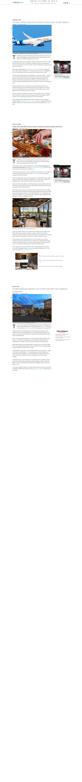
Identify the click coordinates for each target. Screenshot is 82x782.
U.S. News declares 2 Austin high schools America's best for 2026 (63, 340)
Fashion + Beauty (43, 3)
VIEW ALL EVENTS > (66, 77)
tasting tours (36, 173)
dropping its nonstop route (33, 69)
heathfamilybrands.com (27, 249)
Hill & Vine (43, 326)
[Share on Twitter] (11, 28)
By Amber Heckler (15, 128)
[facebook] (64, 3)
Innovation (48, 3)
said (48, 102)
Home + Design (36, 3)
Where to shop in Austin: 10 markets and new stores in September (51, 266)
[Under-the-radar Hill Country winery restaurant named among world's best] (32, 143)
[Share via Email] (11, 30)
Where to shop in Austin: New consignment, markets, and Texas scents (51, 256)
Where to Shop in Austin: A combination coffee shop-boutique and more (51, 261)
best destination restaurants (38, 167)
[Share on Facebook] (11, 26)
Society (32, 3)
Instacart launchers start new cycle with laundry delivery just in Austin (62, 335)
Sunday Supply (38, 368)
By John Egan (14, 24)
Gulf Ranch (28, 328)
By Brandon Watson (15, 293)
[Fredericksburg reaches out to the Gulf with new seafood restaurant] (32, 308)
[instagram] (67, 3)
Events (52, 3)
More (55, 3)
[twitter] (65, 3)
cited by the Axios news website (28, 101)
